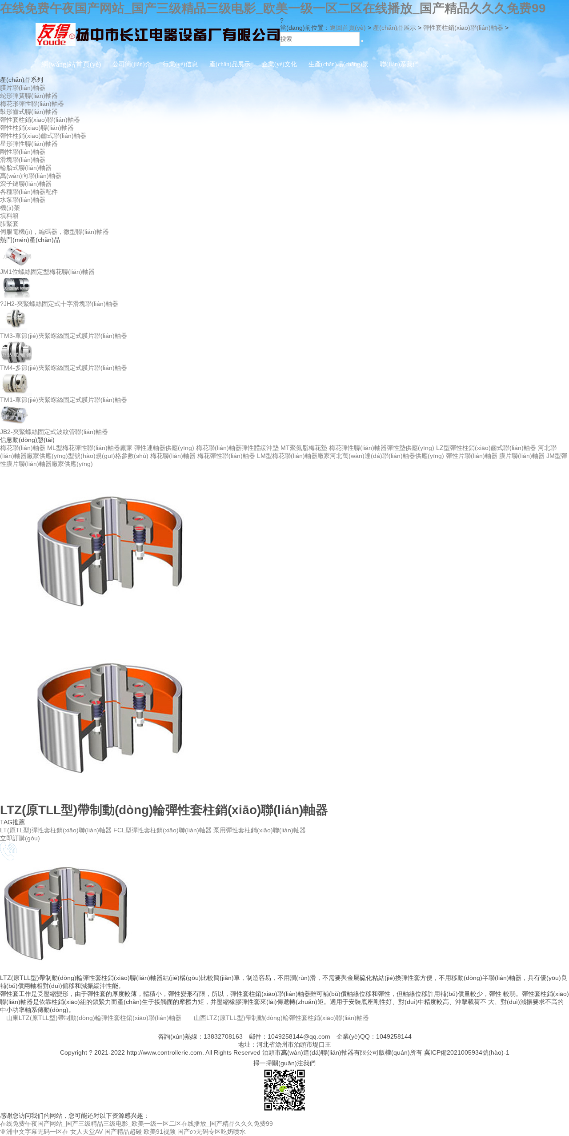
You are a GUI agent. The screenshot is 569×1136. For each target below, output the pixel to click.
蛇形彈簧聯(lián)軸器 (29, 95)
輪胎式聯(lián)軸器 (26, 167)
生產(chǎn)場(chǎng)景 (339, 64)
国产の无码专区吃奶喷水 (211, 1131)
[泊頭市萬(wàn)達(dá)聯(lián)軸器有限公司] (158, 45)
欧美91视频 (160, 1131)
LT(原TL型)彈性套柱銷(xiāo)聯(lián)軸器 (56, 830)
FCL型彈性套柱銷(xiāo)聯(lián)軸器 (163, 830)
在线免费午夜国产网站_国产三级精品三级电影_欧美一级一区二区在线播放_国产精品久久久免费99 (273, 8)
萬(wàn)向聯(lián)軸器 (30, 175)
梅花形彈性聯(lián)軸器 (32, 103)
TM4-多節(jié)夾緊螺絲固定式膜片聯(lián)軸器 (63, 367)
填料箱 (9, 215)
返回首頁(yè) (348, 27)
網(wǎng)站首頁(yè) (71, 64)
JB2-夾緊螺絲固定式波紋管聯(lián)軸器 (54, 431)
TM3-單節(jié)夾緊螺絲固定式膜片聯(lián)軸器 (63, 335)
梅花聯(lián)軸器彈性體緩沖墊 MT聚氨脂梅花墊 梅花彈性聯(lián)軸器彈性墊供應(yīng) (315, 447)
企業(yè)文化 (279, 64)
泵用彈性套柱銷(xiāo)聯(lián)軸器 (259, 830)
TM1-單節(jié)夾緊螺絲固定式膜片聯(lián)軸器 (63, 399)
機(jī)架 (10, 207)
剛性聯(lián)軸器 (22, 151)
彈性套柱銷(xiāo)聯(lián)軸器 (463, 27)
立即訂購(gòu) (20, 838)
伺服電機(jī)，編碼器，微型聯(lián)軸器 (54, 231)
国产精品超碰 (123, 1131)
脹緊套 (9, 223)
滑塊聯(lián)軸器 (22, 159)
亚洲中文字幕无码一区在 (34, 1131)
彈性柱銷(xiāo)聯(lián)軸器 (37, 127)
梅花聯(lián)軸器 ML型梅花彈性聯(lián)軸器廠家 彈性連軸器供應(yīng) (97, 447)
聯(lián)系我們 (399, 64)
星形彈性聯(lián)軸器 (29, 143)
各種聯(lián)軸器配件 (29, 191)
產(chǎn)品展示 (229, 64)
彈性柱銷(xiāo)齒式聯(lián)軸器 (43, 135)
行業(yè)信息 (180, 64)
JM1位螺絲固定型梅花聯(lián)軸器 (47, 271)
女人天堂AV (86, 1131)
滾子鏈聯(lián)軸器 (26, 183)
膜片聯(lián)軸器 (22, 87)
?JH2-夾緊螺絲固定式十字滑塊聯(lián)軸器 (59, 303)
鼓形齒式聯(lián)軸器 (29, 111)
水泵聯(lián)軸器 (22, 199)
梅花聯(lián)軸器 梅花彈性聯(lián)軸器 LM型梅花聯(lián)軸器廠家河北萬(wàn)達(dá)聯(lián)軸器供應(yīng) (297, 455)
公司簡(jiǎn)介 (131, 64)
